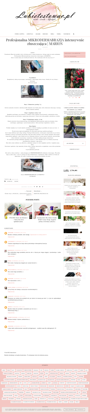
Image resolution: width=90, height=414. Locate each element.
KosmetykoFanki (12, 317)
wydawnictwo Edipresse (28, 401)
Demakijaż (36, 370)
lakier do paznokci (7, 389)
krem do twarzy (34, 386)
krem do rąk (26, 386)
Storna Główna (19, 34)
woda (57, 398)
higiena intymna (36, 382)
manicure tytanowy (34, 389)
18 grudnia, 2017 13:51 (20, 232)
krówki (67, 386)
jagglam (10, 296)
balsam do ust (51, 379)
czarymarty (11, 241)
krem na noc (51, 386)
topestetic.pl (43, 398)
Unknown (10, 232)
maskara (53, 389)
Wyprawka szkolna (67, 376)
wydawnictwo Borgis (16, 401)
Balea (8, 370)
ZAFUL (75, 376)
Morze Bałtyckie (54, 373)
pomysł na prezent (8, 395)
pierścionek (56, 392)
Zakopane (81, 376)
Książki (38, 34)
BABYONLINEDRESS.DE (41, 193)
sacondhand (46, 395)
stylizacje (77, 395)
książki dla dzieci (80, 386)
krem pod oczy (60, 386)
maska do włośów (45, 389)
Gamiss (81, 370)
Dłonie (52, 370)
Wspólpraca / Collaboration (72, 53)
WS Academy (52, 376)
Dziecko (45, 34)
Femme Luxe (69, 370)
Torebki (40, 376)
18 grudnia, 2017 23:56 (20, 278)
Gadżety (76, 370)
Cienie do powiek (28, 370)
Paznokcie (67, 34)
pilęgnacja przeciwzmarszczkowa (68, 392)
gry (29, 382)
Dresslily (46, 370)
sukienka (84, 395)
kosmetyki (9, 181)
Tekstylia (34, 376)
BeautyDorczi (12, 269)
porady (16, 395)
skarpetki (70, 395)
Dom (41, 370)
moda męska (78, 389)
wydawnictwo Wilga (51, 401)
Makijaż (23, 373)
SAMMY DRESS (27, 376)
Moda (52, 34)
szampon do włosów (27, 398)
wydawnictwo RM (41, 401)
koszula (19, 386)
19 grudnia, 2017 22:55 (20, 326)
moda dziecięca (69, 389)
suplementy (11, 398)
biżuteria (73, 379)
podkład (84, 392)
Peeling (67, 373)
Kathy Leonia (11, 287)
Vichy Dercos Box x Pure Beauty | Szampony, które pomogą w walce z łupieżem (73, 224)
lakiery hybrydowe (17, 389)
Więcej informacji (69, 409)
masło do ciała (60, 389)
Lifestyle (30, 34)
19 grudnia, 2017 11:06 (19, 296)
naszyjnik (85, 389)
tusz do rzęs (51, 398)
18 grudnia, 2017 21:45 (22, 269)
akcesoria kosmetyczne (22, 379)
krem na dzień (43, 386)
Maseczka (36, 373)
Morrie (10, 306)
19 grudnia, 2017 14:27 (24, 317)
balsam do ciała (42, 379)
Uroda (59, 34)
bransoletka (5, 382)
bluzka (84, 379)
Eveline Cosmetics (60, 370)
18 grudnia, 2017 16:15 (21, 241)
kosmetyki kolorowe (71, 382)
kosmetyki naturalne (83, 382)
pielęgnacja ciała (36, 392)
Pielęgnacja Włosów (11, 376)
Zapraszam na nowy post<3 (38, 234)
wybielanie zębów (65, 398)
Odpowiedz (11, 237)
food (25, 382)
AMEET (3, 370)
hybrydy (44, 382)
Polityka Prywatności (71, 56)
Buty (13, 370)
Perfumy (73, 373)
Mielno (41, 373)
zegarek (71, 401)
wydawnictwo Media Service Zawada (79, 398)
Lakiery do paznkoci (8, 373)
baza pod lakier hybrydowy (62, 379)
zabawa (60, 401)
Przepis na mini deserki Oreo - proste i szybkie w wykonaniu (73, 187)
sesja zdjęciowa (62, 395)
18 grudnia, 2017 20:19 (18, 260)
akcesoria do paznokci (9, 379)
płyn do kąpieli (28, 395)
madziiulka (11, 250)
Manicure (29, 373)
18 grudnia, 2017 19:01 (21, 250)
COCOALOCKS (19, 370)
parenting (21, 392)
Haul (86, 370)
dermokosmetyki (14, 382)
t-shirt (36, 398)
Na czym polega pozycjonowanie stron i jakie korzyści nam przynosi (73, 237)
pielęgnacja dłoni (47, 392)
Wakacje (59, 376)
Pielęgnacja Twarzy (81, 373)
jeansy (49, 382)
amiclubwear (33, 379)
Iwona (9, 260)
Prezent (20, 376)
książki (72, 386)
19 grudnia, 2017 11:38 (18, 306)
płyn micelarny (37, 395)
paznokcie (28, 392)
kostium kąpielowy (10, 386)
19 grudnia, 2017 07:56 (22, 287)
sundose (4, 398)
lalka (25, 389)
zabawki (66, 401)
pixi (79, 392)
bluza (79, 379)
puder (21, 395)
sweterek (18, 398)
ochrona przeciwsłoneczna (10, 392)
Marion (16, 181)
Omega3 (61, 373)
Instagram (45, 406)
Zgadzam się (80, 409)
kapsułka (55, 382)
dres (21, 382)
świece (77, 401)
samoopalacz (54, 395)
